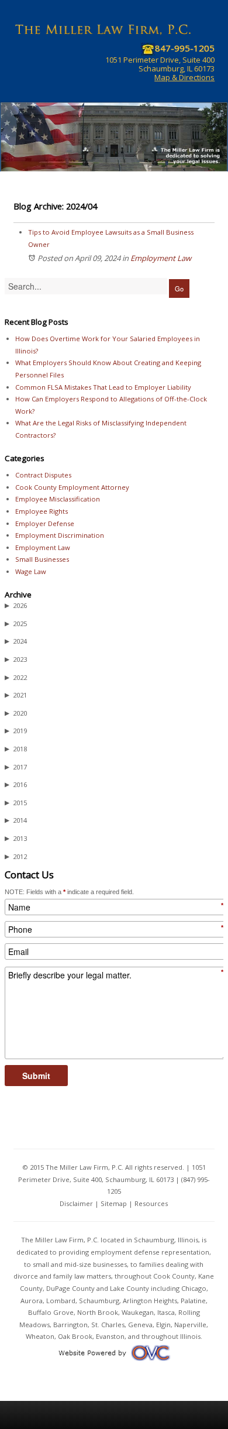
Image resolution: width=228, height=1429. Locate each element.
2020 (16, 713)
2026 (16, 605)
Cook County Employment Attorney (72, 487)
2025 (16, 623)
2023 (16, 659)
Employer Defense (44, 523)
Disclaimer (76, 1203)
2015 (16, 802)
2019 (16, 730)
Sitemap (114, 1203)
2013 (16, 838)
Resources (151, 1203)
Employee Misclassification (57, 498)
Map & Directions (184, 77)
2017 (16, 766)
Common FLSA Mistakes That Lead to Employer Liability (103, 387)
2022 (16, 677)
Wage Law (30, 571)
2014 (16, 820)
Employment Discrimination (59, 535)
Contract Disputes (43, 474)
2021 (16, 695)
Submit (36, 1075)
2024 (16, 641)
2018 (16, 748)
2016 (16, 784)
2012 (16, 856)
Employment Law (160, 258)
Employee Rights (41, 511)
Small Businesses (42, 559)
